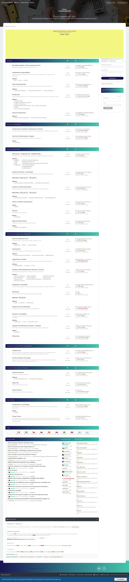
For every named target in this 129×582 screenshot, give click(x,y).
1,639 (70, 446)
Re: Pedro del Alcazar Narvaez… (83, 84)
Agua (16, 302)
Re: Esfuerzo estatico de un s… (82, 94)
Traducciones (16, 350)
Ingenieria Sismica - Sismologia (22, 172)
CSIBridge (17, 165)
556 (70, 493)
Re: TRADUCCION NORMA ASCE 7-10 (84, 350)
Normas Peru (47, 277)
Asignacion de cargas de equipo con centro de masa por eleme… (28, 494)
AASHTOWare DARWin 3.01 (82, 314)
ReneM (66, 465)
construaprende (81, 261)
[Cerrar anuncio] (122, 30)
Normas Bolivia (19, 277)
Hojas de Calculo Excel (19, 221)
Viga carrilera (12, 470)
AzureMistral (80, 467)
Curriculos (17, 142)
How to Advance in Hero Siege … (83, 136)
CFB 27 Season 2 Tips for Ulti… (83, 404)
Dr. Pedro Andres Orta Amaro (39, 117)
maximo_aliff (80, 472)
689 (70, 476)
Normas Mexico (31, 277)
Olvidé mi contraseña (58, 527)
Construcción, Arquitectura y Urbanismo (19, 234)
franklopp (80, 114)
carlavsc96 (80, 352)
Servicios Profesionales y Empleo (23, 136)
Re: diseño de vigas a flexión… (83, 72)
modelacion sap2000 (14, 490)
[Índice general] (64, 10)
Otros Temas (10, 400)
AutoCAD (27, 265)
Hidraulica (15, 292)
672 (70, 480)
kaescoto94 (80, 188)
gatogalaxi (25, 177)
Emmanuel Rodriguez (66, 443)
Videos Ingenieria (49, 90)
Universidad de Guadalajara (22, 108)
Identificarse (10, 523)
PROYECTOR (68, 472)
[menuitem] (16, 2)
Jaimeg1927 (58, 551)
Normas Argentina (20, 276)
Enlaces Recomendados (35, 90)
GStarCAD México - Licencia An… (83, 259)
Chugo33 (79, 452)
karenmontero (31, 557)
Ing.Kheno (80, 250)
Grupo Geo (15, 383)
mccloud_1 (67, 455)
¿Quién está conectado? (13, 531)
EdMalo (79, 286)
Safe (16, 163)
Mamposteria (50, 255)
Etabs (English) (27, 168)
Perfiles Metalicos (51, 197)
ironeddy (79, 67)
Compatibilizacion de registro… (83, 172)
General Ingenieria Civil (20, 238)
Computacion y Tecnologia (20, 404)
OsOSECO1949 (81, 240)
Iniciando (9, 60)
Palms (16, 412)
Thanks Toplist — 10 (11, 554)
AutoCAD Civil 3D (33, 321)
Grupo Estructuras (18, 372)
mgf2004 (33, 177)
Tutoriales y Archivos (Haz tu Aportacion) (19, 346)
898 (70, 460)
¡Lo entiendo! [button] (120, 579)
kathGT (79, 173)
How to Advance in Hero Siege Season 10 (21, 446)
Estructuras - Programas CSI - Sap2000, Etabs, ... (27, 154)
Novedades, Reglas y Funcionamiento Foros (26, 65)
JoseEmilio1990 (81, 85)
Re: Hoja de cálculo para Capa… (83, 383)
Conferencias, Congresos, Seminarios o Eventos (27, 129)
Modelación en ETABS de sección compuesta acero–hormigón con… (29, 482)
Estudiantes (16, 94)
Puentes (14, 210)
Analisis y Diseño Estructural (21, 187)
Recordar (67, 527)
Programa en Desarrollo (36, 378)
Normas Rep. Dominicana (34, 279)
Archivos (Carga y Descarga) (21, 358)
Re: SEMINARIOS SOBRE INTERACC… (84, 113)
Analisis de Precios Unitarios (22, 255)
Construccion (16, 249)
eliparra (42, 538)
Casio (20, 80)
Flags (8, 428)
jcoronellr (67, 461)
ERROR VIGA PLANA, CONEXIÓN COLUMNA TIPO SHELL (26, 478)
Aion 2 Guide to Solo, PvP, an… (82, 129)
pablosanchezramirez (83, 481)
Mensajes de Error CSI (28, 161)
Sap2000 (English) (27, 166)
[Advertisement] (64, 46)
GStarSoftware (19, 265)
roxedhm (65, 488)
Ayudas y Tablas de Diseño (36, 197)
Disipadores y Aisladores (42, 183)
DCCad (16, 206)
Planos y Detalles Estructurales (22, 202)
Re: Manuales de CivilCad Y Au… (83, 358)
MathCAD (17, 245)
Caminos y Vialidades (19, 314)
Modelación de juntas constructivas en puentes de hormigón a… (28, 486)
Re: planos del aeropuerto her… (83, 202)
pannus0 (79, 155)
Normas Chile (18, 279)
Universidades (19, 101)
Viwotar (79, 271)
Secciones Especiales (19, 113)
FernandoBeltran (82, 391)
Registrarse (18, 523)
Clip (24, 321)
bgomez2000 (80, 491)
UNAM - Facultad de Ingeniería (23, 102)
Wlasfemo (79, 462)
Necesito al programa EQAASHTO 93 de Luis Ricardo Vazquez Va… (29, 498)
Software (22, 302)
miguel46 (79, 457)
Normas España (31, 276)
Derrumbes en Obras (38, 255)
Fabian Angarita (81, 476)
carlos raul (80, 74)
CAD (33, 265)
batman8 (22, 557)
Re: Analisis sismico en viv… (82, 154)
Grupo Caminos (17, 390)
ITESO (16, 107)
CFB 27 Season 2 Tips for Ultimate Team (21, 443)
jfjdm (66, 448)
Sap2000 (17, 160)
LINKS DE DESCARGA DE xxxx (83, 416)
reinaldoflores (37, 551)
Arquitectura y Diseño (19, 259)
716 (70, 470)
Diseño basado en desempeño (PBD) (24, 183)
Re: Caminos (78, 390)
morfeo (66, 458)
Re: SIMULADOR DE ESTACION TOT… (84, 284)
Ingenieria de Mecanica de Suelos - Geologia (26, 326)
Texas (26, 80)
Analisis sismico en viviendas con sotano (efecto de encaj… (27, 466)
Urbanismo (15, 336)
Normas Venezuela (49, 276)
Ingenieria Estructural (13, 149)
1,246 (70, 449)
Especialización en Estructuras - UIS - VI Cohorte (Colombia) (30, 105)
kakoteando (27, 551)
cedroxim (80, 212)
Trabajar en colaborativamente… (83, 326)
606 (70, 487)
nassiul (64, 468)
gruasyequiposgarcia (56, 557)
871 (70, 466)
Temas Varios (16, 416)
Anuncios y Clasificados (14, 124)
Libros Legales (32, 245)
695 (70, 473)
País (104, 103)
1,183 (70, 453)
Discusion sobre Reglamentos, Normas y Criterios (28, 269)
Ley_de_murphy (47, 551)
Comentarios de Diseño (21, 197)
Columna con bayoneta (15, 474)
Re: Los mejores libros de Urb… (83, 336)
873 (70, 463)
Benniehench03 (81, 130)
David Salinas (80, 496)
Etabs (16, 161)
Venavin (79, 501)
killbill (79, 222)
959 (70, 456)
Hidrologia (30, 302)
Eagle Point (18, 321)
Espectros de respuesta (21, 227)
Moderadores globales (29, 539)
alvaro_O (79, 505)
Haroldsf (65, 485)
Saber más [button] (58, 579)
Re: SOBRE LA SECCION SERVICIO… (84, 65)
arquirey (79, 203)
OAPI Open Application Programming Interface (35, 163)
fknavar (79, 359)
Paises (24, 245)
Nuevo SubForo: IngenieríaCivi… (83, 307)
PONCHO (18, 551)
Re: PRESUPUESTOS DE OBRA (83, 249)
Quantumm (65, 492)
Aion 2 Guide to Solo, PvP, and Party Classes (22, 454)
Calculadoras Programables (21, 72)
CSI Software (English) (29, 165)
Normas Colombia (20, 280)
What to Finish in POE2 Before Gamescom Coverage (24, 450)
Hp (15, 80)
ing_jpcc (66, 475)
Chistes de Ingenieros (20, 90)
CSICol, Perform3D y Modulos (30, 160)
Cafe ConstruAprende (19, 84)
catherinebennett (82, 337)
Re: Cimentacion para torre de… (83, 187)
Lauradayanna (81, 384)
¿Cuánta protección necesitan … (83, 269)
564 (70, 490)
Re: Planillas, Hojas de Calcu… (83, 221)
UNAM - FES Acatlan (20, 104)
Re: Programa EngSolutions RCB (83, 372)
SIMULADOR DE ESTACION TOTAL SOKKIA (21, 462)
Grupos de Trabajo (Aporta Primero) (17, 368)
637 (70, 483)
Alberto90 (80, 315)
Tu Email (105, 98)
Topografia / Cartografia (19, 284)
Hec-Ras (77, 292)
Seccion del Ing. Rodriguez (22, 117)
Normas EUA (47, 279)
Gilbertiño (80, 327)
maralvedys (80, 418)
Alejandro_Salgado (82, 96)
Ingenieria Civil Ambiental (21, 307)
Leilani (78, 510)
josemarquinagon (82, 443)
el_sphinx (46, 557)
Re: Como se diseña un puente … (83, 210)
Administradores (18, 539)
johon (78, 293)
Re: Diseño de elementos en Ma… (83, 238)
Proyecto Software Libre (21, 378)
